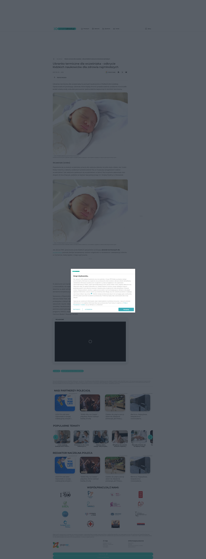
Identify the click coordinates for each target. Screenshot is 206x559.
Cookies (83, 304)
